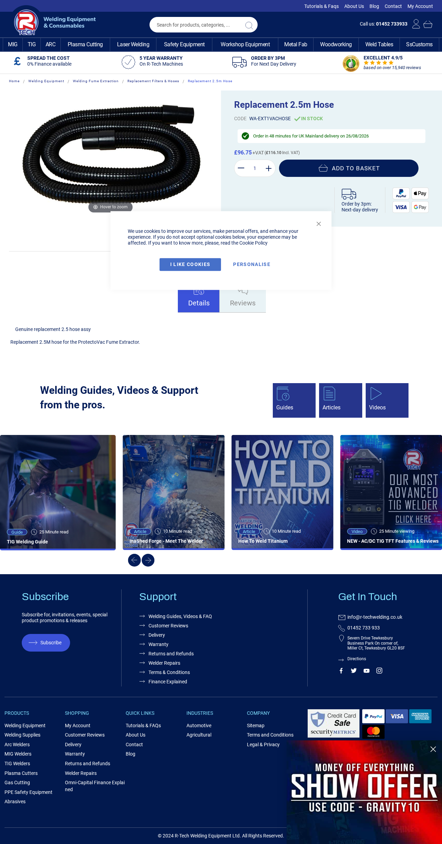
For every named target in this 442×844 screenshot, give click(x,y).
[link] (364, 792)
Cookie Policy (253, 243)
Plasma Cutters (21, 773)
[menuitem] (12, 44)
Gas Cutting (17, 782)
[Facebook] (341, 672)
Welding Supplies (22, 735)
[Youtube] (366, 672)
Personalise (251, 264)
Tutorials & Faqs (321, 6)
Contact (393, 6)
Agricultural (198, 735)
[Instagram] (379, 672)
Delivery (156, 635)
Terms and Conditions (270, 735)
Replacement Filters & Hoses (153, 81)
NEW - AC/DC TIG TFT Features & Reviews (393, 541)
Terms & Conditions (169, 672)
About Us (354, 6)
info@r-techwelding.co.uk (374, 617)
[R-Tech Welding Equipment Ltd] (52, 22)
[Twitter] (354, 672)
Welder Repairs (164, 663)
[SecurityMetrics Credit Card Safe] (333, 736)
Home (14, 81)
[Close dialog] (433, 749)
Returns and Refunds (171, 653)
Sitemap (256, 725)
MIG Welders (17, 754)
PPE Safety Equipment (28, 792)
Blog (374, 6)
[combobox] (204, 24)
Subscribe (50, 642)
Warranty (158, 644)
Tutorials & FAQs (143, 725)
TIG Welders (17, 763)
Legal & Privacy (263, 744)
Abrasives (15, 801)
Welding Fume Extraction (96, 81)
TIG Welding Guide (27, 541)
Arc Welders (17, 744)
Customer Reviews (85, 735)
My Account (420, 6)
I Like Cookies (190, 264)
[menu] (221, 44)
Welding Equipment (46, 81)
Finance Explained (167, 681)
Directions (356, 658)
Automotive (198, 725)
